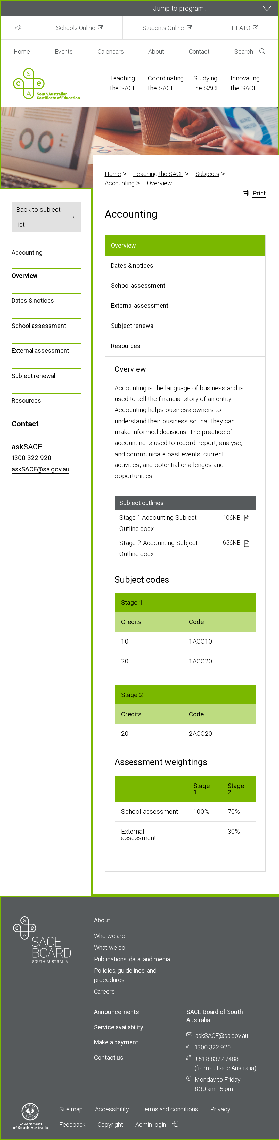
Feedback (72, 1124)
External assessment (40, 350)
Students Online (163, 27)
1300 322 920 (31, 458)
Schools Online (75, 27)
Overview (24, 275)
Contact (199, 51)
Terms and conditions (169, 1109)
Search (243, 51)
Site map (71, 1109)
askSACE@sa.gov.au (40, 469)
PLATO (241, 27)
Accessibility (112, 1109)
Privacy (220, 1109)
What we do (109, 947)
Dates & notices (33, 300)
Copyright (110, 1124)
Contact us (109, 1057)
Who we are (109, 935)
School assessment (39, 325)
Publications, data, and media (132, 959)
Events (64, 51)
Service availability (118, 1027)
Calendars (111, 51)
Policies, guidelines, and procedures (125, 975)
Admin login (151, 1124)
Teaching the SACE (158, 173)
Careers (104, 991)
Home (22, 51)
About (156, 51)
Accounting (120, 183)
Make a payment (116, 1042)
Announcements (116, 1011)
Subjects (207, 173)
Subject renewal (33, 375)
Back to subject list (38, 217)
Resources (26, 400)
